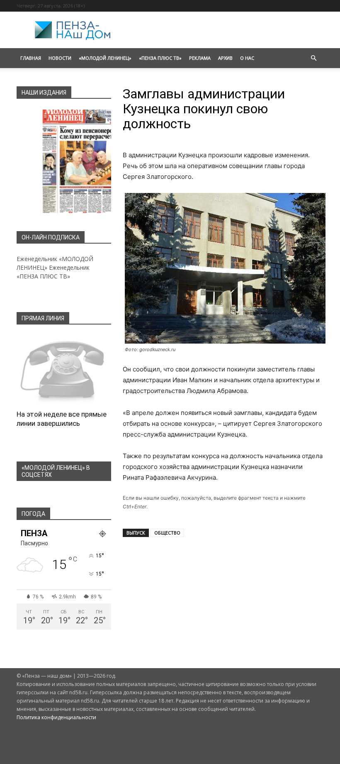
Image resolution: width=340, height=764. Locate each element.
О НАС (247, 58)
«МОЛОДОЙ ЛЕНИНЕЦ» (105, 58)
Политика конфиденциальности (56, 717)
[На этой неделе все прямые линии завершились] (64, 369)
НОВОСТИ (60, 58)
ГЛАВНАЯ (30, 58)
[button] (313, 58)
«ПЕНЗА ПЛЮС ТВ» (160, 58)
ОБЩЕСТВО (167, 533)
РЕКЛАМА (200, 58)
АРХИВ (225, 58)
